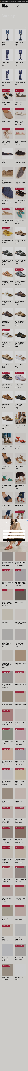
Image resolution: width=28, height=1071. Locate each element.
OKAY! (14, 540)
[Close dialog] (27, 520)
